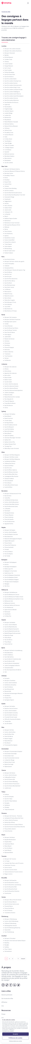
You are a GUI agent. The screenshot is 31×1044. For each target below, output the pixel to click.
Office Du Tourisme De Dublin (12, 719)
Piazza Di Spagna (9, 347)
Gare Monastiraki (9, 689)
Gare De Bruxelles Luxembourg (13, 884)
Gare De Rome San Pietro (11, 328)
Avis (3, 1006)
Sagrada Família (9, 523)
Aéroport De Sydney (10, 414)
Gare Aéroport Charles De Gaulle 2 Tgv (15, 270)
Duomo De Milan (9, 465)
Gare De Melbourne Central (12, 594)
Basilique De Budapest (10, 566)
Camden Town (8, 59)
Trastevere (7, 354)
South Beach (8, 850)
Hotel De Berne (9, 736)
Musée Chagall (8, 738)
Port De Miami (8, 848)
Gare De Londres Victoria (11, 98)
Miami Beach (8, 846)
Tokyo (3, 792)
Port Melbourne (9, 607)
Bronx (6, 177)
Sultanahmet (8, 951)
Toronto (4, 856)
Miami (3, 835)
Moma (6, 229)
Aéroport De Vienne (10, 773)
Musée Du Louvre (9, 296)
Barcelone (5, 491)
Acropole (7, 678)
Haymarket (8, 930)
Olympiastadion (9, 667)
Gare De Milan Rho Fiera (11, 474)
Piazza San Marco (9, 908)
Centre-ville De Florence (11, 820)
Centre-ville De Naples (11, 532)
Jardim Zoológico (9, 392)
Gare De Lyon (8, 276)
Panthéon (7, 345)
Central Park (8, 184)
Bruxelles (4, 878)
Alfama (6, 369)
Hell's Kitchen (8, 205)
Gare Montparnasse (10, 285)
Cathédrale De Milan (10, 461)
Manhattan (8, 220)
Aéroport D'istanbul (10, 938)
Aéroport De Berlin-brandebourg (13, 650)
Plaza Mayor (8, 642)
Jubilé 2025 (8, 336)
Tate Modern (8, 141)
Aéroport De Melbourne (11, 592)
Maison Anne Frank (10, 762)
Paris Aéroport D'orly (10, 302)
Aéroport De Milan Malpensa (12, 459)
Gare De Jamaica (9, 190)
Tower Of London (9, 145)
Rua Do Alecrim (9, 405)
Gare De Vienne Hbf (10, 779)
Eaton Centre (8, 867)
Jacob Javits (8, 210)
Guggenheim (8, 201)
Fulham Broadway (9, 72)
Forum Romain (9, 326)
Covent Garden (8, 63)
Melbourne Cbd (9, 601)
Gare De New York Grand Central (13, 192)
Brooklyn (7, 180)
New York (4, 166)
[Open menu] (27, 3)
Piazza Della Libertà (10, 829)
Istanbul (4, 936)
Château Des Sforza (10, 463)
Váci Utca (7, 586)
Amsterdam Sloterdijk (10, 753)
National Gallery (9, 124)
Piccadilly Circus (9, 132)
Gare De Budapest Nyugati (12, 579)
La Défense (7, 289)
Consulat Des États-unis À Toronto (14, 863)
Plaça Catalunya (9, 517)
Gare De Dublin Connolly (11, 712)
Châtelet (7, 265)
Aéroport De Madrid (10, 622)
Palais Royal (8, 637)
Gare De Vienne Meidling (11, 781)
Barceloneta (8, 495)
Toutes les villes (6, 11)
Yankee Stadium (9, 253)
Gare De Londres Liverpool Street (13, 89)
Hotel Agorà (8, 334)
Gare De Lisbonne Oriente (11, 386)
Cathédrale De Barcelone (11, 500)
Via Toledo (7, 556)
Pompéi (7, 549)
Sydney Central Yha (10, 442)
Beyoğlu (7, 945)
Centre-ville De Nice (10, 732)
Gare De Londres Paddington (12, 91)
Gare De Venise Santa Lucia (12, 904)
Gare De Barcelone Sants (11, 506)
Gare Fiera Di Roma (10, 332)
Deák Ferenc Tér (9, 573)
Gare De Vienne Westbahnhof (12, 786)
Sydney (4, 411)
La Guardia (7, 214)
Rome (3, 315)
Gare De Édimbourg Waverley (12, 927)
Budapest (4, 560)
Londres (4, 46)
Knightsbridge (8, 109)
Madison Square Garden (11, 218)
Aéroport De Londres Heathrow (13, 51)
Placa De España (9, 519)
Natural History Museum (11, 126)
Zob (6, 672)
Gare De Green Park (10, 74)
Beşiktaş (7, 942)
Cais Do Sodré (8, 382)
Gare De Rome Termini (11, 330)
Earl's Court (8, 68)
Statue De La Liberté (10, 242)
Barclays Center (9, 173)
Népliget (7, 584)
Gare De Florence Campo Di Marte (14, 824)
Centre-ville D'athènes (11, 682)
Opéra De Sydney (9, 435)
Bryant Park (8, 182)
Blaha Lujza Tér (9, 569)
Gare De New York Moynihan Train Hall (15, 195)
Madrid (4, 620)
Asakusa (7, 794)
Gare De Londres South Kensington (14, 96)
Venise (4, 897)
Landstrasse (8, 788)
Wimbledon (8, 160)
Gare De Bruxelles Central (11, 882)
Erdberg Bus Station (10, 777)
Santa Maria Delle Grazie (11, 485)
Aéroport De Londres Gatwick (12, 48)
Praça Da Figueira (9, 401)
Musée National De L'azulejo (12, 397)
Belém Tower (8, 379)
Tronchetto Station (10, 912)
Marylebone (8, 119)
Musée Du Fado (8, 394)
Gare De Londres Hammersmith (13, 85)
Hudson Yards (8, 207)
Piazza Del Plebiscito (10, 545)
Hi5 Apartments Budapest (12, 581)
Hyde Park (7, 104)
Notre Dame (8, 298)
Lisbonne (4, 364)
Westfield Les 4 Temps (11, 311)
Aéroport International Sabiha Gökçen (15, 940)
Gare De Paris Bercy (10, 281)
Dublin (3, 704)
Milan (3, 452)
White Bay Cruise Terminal (12, 448)
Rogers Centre (8, 874)
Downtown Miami (9, 844)
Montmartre (8, 291)
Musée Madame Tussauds (11, 121)
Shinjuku (7, 807)
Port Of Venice (8, 910)
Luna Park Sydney (9, 429)
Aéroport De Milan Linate (11, 457)
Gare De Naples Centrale (11, 534)
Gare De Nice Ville (9, 734)
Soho (6, 137)
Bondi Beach (8, 416)
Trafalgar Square (9, 147)
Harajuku (7, 803)
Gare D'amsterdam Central (12, 758)
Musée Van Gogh (9, 764)
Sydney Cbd (8, 440)
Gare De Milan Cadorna (11, 470)
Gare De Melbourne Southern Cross (14, 599)
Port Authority (9, 233)
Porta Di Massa (9, 551)
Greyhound (7, 199)
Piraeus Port (8, 697)
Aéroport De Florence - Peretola (13, 816)
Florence (4, 813)
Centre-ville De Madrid (11, 624)
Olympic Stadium (9, 478)
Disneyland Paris (9, 268)
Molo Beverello (9, 536)
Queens (7, 235)
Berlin (3, 648)
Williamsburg (8, 248)
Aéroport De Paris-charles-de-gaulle (14, 261)
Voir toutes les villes (7, 998)
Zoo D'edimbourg (9, 932)
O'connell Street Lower (11, 717)
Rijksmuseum (8, 766)
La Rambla (7, 508)
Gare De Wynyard (9, 427)
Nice (3, 727)
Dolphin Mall (8, 841)
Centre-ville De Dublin (11, 710)
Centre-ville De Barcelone (12, 502)
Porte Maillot (8, 304)
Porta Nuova (8, 483)
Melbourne (5, 590)
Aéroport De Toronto (10, 859)
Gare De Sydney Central (11, 425)
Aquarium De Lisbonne (11, 373)
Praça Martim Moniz (10, 403)
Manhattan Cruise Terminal (12, 223)
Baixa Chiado (8, 377)
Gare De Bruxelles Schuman (12, 891)
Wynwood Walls (9, 852)
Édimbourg (5, 916)
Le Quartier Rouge (9, 760)
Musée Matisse (8, 740)
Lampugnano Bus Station (11, 476)
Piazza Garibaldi (9, 547)
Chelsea (7, 61)
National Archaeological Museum (13, 693)
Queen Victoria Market (11, 609)
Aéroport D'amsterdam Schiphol (13, 751)
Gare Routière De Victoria (11, 102)
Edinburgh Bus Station (11, 925)
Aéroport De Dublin (10, 706)
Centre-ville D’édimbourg (11, 921)
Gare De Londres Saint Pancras (13, 94)
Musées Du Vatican (9, 339)
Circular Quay (8, 420)
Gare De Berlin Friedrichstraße (13, 659)
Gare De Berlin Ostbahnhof (12, 663)
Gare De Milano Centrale (11, 472)
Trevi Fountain (8, 356)
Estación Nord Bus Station (12, 504)
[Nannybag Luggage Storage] (8, 3)
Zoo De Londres (9, 162)
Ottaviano (7, 343)
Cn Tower (7, 861)
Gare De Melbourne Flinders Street (14, 596)
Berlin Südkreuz (9, 654)
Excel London (8, 70)
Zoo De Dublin (8, 723)
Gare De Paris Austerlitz (11, 278)
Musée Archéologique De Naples (13, 538)
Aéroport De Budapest (11, 562)
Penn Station (8, 231)
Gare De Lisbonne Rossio (11, 388)
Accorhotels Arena (10, 259)
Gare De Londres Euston (11, 83)
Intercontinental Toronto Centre (14, 872)
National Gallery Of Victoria (12, 605)
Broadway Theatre (9, 175)
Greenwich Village (9, 197)
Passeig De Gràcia (9, 513)
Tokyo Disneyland (9, 809)
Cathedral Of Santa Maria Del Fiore (14, 818)
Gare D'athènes (9, 687)
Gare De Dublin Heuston (11, 715)
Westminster (8, 158)
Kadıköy (7, 947)
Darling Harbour (9, 422)
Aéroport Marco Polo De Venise (13, 899)
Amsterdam (5, 749)
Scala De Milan (8, 487)
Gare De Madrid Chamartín (12, 629)
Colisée (7, 324)
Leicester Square (9, 111)
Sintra (6, 407)
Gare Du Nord (8, 283)
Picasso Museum (9, 515)
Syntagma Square (9, 700)
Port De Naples (9, 553)
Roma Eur (7, 349)
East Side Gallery (9, 657)
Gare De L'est (8, 274)
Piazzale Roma (9, 906)
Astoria (7, 564)
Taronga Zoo (8, 446)
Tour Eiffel (7, 306)
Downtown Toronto (10, 865)
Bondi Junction (9, 418)
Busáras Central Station (11, 708)
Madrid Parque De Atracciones (12, 633)
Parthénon (7, 695)
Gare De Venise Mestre (10, 902)
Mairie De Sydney (9, 431)
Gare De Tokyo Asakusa (11, 801)
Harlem (7, 203)
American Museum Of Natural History (15, 171)
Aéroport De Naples (10, 530)
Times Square (8, 244)
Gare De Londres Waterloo (12, 100)
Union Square (8, 246)
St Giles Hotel (8, 139)
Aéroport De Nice (9, 730)
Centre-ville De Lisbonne (11, 384)
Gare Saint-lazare (9, 287)
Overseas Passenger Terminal (13, 437)
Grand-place (8, 893)
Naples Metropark (9, 541)
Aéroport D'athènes (10, 680)
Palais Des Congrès (10, 300)
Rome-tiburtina (9, 351)
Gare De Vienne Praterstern (12, 783)
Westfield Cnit (8, 308)
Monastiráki (8, 691)
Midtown (7, 227)
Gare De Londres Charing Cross (13, 81)
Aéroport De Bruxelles (10, 880)
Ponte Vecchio (8, 831)
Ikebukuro (7, 805)
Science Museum (9, 134)
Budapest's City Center (11, 571)
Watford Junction (9, 154)
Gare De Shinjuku (9, 796)
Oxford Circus (8, 130)
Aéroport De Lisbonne (10, 366)
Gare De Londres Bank (10, 79)
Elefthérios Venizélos (10, 685)
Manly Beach (8, 433)
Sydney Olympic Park (10, 444)
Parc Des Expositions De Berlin (13, 670)
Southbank (7, 614)
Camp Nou (7, 498)
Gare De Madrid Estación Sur (12, 631)
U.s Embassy (8, 149)
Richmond (7, 611)
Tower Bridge (8, 143)
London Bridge (8, 113)
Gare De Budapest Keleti (11, 577)
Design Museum (9, 66)
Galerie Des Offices (10, 822)
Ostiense (7, 341)
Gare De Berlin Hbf (10, 661)
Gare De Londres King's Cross (12, 87)
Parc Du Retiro (8, 639)
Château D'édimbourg (10, 923)
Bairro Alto (8, 375)
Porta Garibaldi (9, 480)
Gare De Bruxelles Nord (11, 889)
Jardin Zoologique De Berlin (12, 665)
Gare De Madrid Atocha (11, 627)
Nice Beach (7, 743)
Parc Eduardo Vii (9, 399)
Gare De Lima (8, 468)
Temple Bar (8, 721)
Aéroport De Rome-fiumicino (12, 319)
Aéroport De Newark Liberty (12, 169)
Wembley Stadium (9, 156)
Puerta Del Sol (8, 644)
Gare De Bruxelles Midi (11, 887)
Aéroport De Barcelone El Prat (13, 493)
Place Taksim (8, 949)
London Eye (8, 115)
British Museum (9, 57)
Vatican (7, 358)
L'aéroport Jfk (8, 212)
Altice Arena (8, 371)
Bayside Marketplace (10, 839)
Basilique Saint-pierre (10, 321)
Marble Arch (8, 117)
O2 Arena (7, 128)
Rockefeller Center (10, 238)
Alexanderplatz (9, 652)
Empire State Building (10, 188)
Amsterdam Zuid (9, 755)
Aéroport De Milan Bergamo (12, 455)
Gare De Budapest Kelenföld (12, 575)
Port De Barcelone (10, 521)
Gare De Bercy (8, 272)
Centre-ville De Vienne (11, 775)
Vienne (4, 770)
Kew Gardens (8, 106)
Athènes (4, 676)
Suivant (23, 958)
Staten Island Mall (9, 240)
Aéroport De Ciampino (11, 317)
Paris (3, 257)
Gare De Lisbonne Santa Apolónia (13, 390)
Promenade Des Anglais (11, 745)
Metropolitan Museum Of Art (12, 225)
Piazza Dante (8, 543)
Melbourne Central (10, 603)
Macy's (6, 216)
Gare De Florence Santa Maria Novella (15, 826)
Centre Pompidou (9, 263)
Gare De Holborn (9, 76)
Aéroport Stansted (10, 53)
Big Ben (7, 55)
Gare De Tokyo (8, 798)
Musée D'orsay (8, 293)
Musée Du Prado (9, 635)
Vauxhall (7, 152)
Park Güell (7, 510)
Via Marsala (8, 360)
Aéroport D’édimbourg (11, 919)
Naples (4, 527)
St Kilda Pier (8, 616)
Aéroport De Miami (10, 837)
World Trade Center (10, 250)
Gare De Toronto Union (11, 869)
